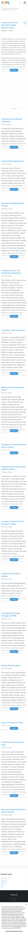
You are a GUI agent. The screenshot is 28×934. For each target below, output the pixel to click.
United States (4, 878)
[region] (14, 918)
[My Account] (25, 3)
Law (2, 887)
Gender (2, 885)
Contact (14, 900)
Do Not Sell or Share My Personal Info (14, 931)
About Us (14, 898)
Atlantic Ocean (4, 882)
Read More (14, 147)
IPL (2, 7)
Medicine (3, 883)
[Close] (26, 904)
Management (4, 880)
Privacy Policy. (17, 928)
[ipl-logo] (7, 3)
